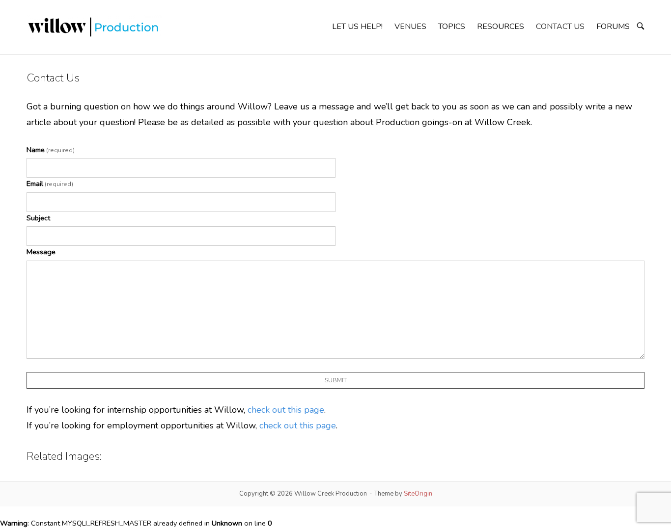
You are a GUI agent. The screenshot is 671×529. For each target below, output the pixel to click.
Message (41, 252)
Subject (38, 218)
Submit (336, 380)
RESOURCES (500, 26)
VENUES (410, 26)
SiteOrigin (418, 493)
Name (51, 150)
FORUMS (613, 26)
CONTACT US (560, 26)
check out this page (286, 410)
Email (50, 183)
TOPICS (451, 26)
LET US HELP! (357, 26)
